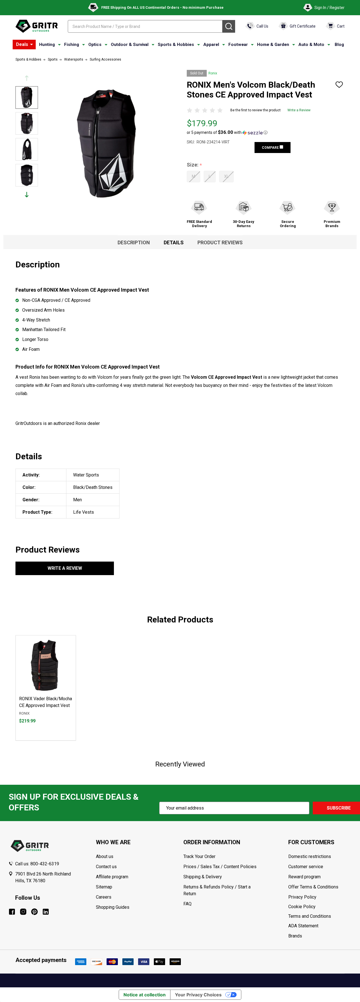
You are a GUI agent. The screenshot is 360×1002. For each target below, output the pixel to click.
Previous (26, 78)
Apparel (211, 44)
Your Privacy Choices (198, 994)
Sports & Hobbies (176, 44)
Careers (103, 897)
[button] (227, 132)
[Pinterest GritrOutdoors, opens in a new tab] (34, 911)
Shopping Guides (112, 907)
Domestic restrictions (309, 856)
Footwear (238, 44)
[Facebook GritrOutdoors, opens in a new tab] (11, 911)
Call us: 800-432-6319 (37, 863)
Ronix (212, 73)
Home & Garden (273, 44)
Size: (194, 165)
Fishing (71, 44)
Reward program (304, 876)
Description (134, 242)
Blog (339, 44)
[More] (31, 44)
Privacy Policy (320, 897)
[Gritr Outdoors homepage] (36, 26)
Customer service (305, 866)
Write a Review (298, 110)
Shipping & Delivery (202, 876)
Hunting (47, 44)
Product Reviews (220, 242)
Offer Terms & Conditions (313, 887)
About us (104, 856)
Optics (95, 44)
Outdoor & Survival (129, 44)
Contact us (106, 866)
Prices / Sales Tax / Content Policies (219, 866)
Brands (295, 936)
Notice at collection (144, 994)
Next (26, 194)
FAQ (187, 903)
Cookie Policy (320, 906)
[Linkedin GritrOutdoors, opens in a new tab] (45, 911)
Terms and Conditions (320, 916)
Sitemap (104, 887)
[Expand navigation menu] (59, 44)
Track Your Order (199, 856)
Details (174, 242)
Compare (271, 148)
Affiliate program (112, 876)
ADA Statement (303, 925)
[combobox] (145, 26)
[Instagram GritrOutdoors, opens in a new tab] (23, 911)
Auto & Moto (311, 44)
